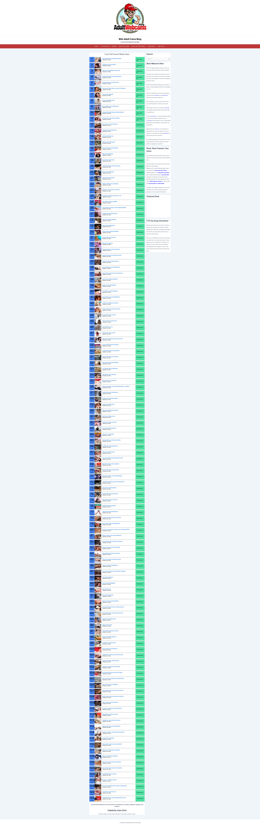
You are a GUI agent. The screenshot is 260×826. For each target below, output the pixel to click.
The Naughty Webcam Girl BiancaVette (111, 350)
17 (91, 154)
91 (92, 595)
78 (92, 517)
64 (92, 434)
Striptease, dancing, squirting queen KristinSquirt (113, 732)
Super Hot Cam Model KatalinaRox (110, 279)
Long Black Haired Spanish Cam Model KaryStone (113, 481)
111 (92, 714)
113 (92, 726)
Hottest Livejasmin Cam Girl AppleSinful (111, 547)
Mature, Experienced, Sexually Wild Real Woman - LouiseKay (115, 386)
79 (92, 523)
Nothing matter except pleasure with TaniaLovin (113, 696)
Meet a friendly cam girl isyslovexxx (110, 702)
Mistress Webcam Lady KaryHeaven (110, 356)
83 (92, 547)
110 (92, 708)
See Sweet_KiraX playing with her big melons (112, 672)
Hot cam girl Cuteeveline (107, 94)
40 (92, 291)
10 (92, 112)
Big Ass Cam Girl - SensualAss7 (109, 380)
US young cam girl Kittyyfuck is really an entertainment (114, 785)
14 (92, 136)
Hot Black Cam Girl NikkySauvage (109, 213)
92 (92, 601)
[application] (98, 46)
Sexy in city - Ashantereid (108, 434)
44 (92, 315)
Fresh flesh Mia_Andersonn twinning (110, 630)
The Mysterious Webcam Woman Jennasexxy (112, 541)
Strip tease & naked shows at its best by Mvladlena (113, 88)
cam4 (156, 129)
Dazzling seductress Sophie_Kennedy (110, 660)
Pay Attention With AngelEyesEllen (110, 368)
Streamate (165, 133)
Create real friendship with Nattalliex (110, 344)
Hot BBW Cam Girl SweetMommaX (110, 445)
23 (92, 189)
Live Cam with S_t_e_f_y (107, 326)
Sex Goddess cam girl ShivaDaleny (110, 290)
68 (92, 458)
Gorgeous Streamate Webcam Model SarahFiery (113, 112)
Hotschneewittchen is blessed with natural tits (112, 612)
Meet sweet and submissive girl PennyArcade (112, 338)
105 (91, 678)
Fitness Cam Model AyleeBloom (109, 219)
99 (92, 643)
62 (92, 422)
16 (137, 78)
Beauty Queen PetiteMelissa (108, 225)
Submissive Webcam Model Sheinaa (110, 261)
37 (92, 273)
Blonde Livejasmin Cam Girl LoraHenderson (111, 535)
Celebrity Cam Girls (106, 59)
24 (92, 195)
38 (92, 279)
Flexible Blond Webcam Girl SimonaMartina (111, 76)
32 (92, 243)
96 (92, 625)
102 (91, 660)
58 (92, 398)
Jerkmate (156, 95)
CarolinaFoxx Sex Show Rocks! (109, 642)
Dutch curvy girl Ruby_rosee (108, 416)
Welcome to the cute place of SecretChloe (111, 761)
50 (92, 350)
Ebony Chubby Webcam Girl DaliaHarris (111, 523)
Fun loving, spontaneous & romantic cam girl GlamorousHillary (116, 529)
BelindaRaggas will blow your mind (110, 714)
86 (92, 565)
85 (92, 559)
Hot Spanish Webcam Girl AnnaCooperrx (111, 165)
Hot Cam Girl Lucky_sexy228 (108, 332)
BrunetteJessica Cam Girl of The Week (110, 118)
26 (92, 207)
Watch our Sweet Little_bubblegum (110, 755)
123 (92, 786)
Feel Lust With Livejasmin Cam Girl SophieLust (112, 273)
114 (92, 732)
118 (92, 756)
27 (137, 66)
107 (92, 690)
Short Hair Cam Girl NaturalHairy (109, 487)
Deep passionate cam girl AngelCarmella (111, 726)
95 (92, 619)
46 (92, 327)
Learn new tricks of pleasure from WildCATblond (113, 678)
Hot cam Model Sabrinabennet (109, 428)
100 (92, 648)
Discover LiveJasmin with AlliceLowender (111, 559)
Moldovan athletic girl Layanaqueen (110, 183)
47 (92, 333)
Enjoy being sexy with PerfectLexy (110, 124)
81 (92, 535)
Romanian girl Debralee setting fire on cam (111, 195)
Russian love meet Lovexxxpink (109, 422)
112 (92, 720)
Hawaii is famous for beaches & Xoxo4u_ (111, 308)
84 (92, 553)
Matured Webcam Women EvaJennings (111, 553)
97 (92, 631)
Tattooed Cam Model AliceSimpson (110, 511)
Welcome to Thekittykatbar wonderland (111, 749)
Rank (92, 61)
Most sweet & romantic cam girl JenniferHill (112, 744)
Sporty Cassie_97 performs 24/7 (109, 320)
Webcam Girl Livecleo (107, 624)
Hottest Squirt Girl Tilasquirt (108, 177)
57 (92, 392)
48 (92, 339)
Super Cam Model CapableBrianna (110, 565)
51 (92, 356)
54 (92, 374)
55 (92, 380)
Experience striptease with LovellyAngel (111, 666)
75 (92, 499)
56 (92, 386)
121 (92, 774)
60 (92, 410)
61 (92, 416)
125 (92, 798)
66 (92, 446)
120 (91, 768)
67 (92, 452)
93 (92, 607)
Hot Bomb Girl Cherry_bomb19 (109, 314)
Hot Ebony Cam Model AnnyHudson (110, 302)
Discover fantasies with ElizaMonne (110, 147)
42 (92, 303)
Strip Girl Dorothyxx (106, 589)
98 (92, 637)
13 (137, 102)
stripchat (167, 107)
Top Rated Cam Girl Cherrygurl (109, 791)
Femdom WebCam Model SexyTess (110, 493)
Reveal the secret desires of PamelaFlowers (112, 708)
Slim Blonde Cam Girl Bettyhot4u (109, 130)
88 (92, 577)
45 (92, 321)
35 (92, 261)
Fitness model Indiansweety (108, 100)
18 (92, 160)
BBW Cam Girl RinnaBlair (107, 153)
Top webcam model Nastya (108, 159)
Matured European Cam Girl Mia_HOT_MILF (111, 255)
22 (92, 184)
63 (92, 428)
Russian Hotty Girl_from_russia (109, 237)
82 (92, 541)
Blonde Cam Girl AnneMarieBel (109, 285)
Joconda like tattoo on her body (109, 773)
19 (137, 72)
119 (92, 762)
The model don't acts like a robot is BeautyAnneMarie (114, 207)
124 (92, 792)
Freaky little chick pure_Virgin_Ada (110, 499)
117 (92, 750)
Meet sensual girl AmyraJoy (108, 451)
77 (92, 511)
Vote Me (97, 61)
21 (91, 178)
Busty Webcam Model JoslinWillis (109, 201)
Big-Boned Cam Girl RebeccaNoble (110, 398)
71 (91, 476)
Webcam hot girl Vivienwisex (108, 141)
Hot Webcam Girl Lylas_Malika (109, 64)
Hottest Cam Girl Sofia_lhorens (109, 618)
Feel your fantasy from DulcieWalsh (110, 684)
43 (92, 309)
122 (92, 780)
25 (92, 201)
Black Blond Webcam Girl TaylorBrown (110, 463)
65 (92, 440)
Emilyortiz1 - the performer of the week (111, 189)
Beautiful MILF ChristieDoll (108, 738)
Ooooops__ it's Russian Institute (109, 779)
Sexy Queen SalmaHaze (107, 577)
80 (92, 529)
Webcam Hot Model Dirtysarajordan (110, 410)
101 (92, 654)
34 (92, 255)
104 (91, 672)
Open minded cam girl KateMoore (109, 648)
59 (92, 404)
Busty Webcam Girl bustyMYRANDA (110, 362)
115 (92, 738)
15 (137, 90)
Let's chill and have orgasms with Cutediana (112, 767)
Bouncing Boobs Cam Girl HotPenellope (111, 267)
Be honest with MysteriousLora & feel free (111, 517)
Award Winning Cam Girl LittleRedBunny (111, 296)
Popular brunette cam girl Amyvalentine (111, 249)
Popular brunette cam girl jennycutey (110, 82)
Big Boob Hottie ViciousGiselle (109, 505)
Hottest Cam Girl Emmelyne (108, 404)
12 (91, 124)
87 (92, 571)
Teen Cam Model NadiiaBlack (108, 583)
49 (92, 344)
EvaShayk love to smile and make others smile (112, 654)
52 (92, 362)
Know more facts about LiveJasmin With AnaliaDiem (114, 571)
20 (92, 172)
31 (92, 237)
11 (92, 118)
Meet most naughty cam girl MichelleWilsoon (112, 475)
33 (92, 249)
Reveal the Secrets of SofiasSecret (110, 392)
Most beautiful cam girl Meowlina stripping (111, 58)
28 (92, 219)
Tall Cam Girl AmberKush (107, 594)
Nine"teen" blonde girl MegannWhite (110, 600)
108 (91, 696)
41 (92, 297)
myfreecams (153, 116)
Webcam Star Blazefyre (107, 243)
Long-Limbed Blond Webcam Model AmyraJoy (112, 457)
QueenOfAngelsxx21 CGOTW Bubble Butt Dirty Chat (114, 797)
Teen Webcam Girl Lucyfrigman (109, 374)
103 (91, 666)
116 (92, 744)
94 (92, 613)
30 (137, 60)
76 (92, 505)
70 (92, 470)
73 (92, 488)
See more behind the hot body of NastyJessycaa (113, 606)
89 (92, 583)
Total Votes (139, 59)
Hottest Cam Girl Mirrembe (108, 171)
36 (92, 267)
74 (92, 494)
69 (92, 464)
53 (92, 368)
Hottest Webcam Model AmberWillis (110, 231)
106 (91, 684)
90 (92, 589)
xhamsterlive (164, 95)
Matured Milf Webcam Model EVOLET (110, 469)
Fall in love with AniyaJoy (107, 135)
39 (92, 285)
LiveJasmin (149, 120)
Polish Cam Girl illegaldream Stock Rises (111, 70)
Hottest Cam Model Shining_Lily (109, 636)
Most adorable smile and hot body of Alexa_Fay (113, 690)
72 (92, 482)
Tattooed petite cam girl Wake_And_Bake (111, 440)
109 (91, 702)
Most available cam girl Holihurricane (110, 106)
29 (92, 225)
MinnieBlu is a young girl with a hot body (111, 720)
